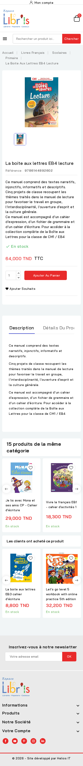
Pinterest (24, 741)
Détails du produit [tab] (62, 327)
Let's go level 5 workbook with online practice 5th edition (61, 594)
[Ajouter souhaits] (30, 467)
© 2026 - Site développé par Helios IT (41, 758)
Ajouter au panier (46, 275)
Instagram (33, 741)
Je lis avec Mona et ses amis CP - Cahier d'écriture (21, 505)
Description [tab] (22, 327)
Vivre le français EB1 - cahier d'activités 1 (61, 504)
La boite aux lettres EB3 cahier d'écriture (20, 594)
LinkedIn (43, 741)
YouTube (15, 741)
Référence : (14, 171)
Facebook (5, 741)
